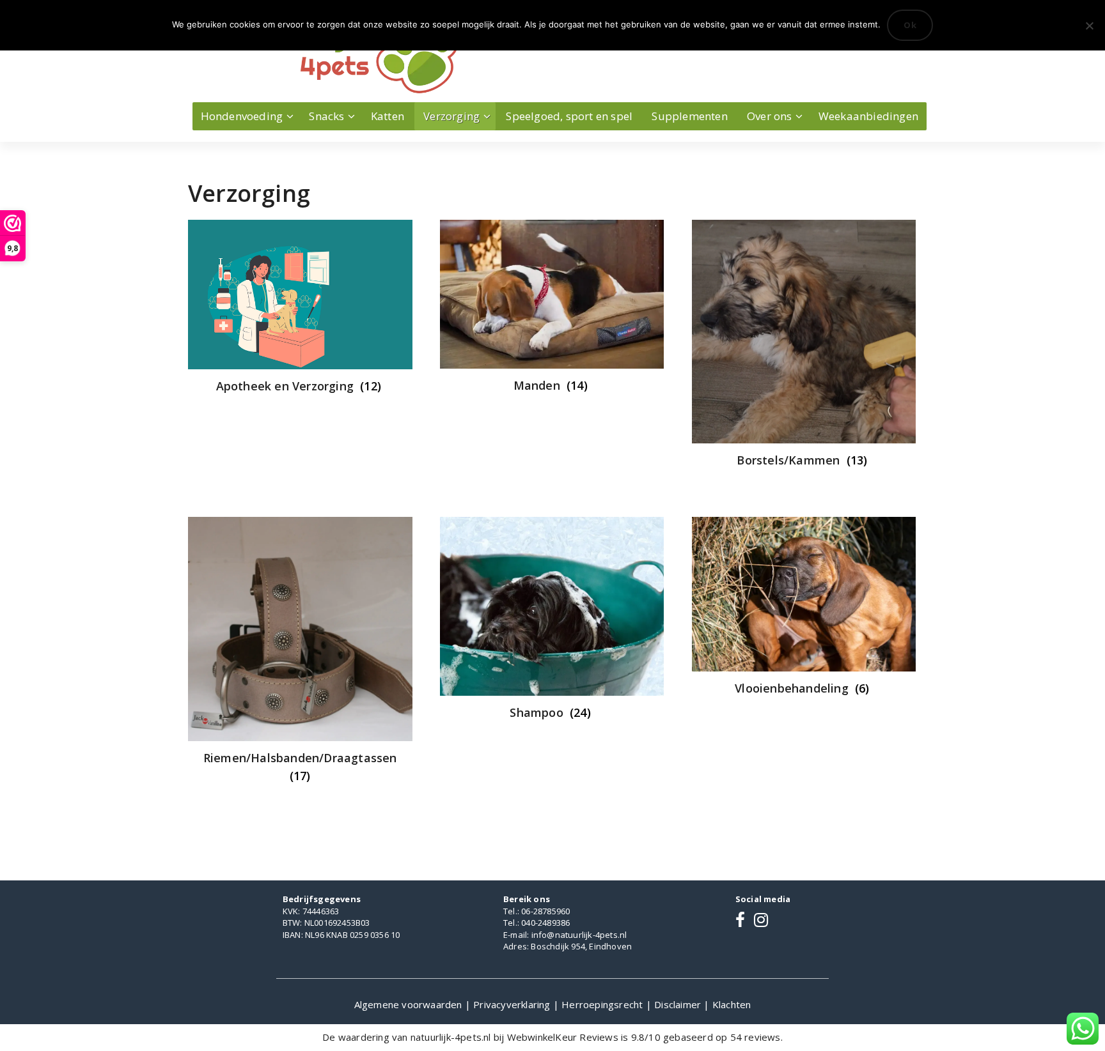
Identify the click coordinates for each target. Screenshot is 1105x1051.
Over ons (769, 116)
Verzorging (451, 116)
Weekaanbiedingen (868, 116)
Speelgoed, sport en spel (569, 116)
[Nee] (1089, 25)
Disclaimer (678, 1004)
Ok (910, 25)
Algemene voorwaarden (409, 1004)
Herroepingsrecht (603, 1004)
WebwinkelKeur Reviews (562, 1037)
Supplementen (689, 116)
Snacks (326, 116)
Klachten (731, 1004)
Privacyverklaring (513, 1004)
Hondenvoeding (242, 116)
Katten (387, 116)
